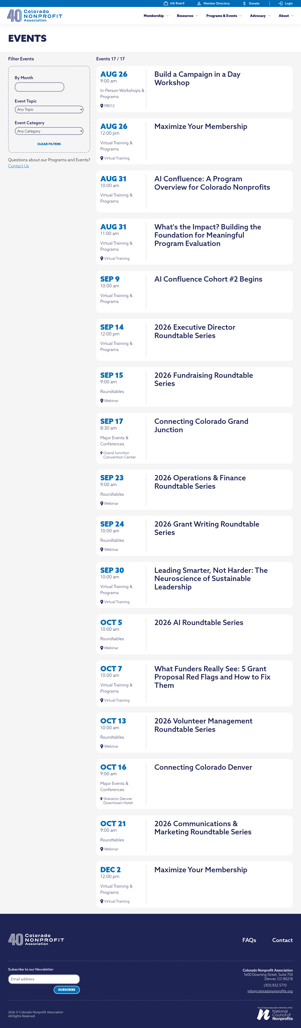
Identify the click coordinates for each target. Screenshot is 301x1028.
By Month (24, 78)
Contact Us (18, 165)
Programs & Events (221, 16)
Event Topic (26, 101)
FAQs (249, 940)
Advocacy (258, 16)
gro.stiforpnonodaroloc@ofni (270, 991)
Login (289, 3)
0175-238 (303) (275, 985)
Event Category (29, 123)
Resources (185, 16)
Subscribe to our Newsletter (30, 969)
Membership (154, 16)
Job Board (177, 3)
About (284, 16)
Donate (254, 3)
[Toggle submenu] (166, 15)
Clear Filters (49, 144)
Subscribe (66, 990)
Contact (282, 940)
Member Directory (217, 3)
